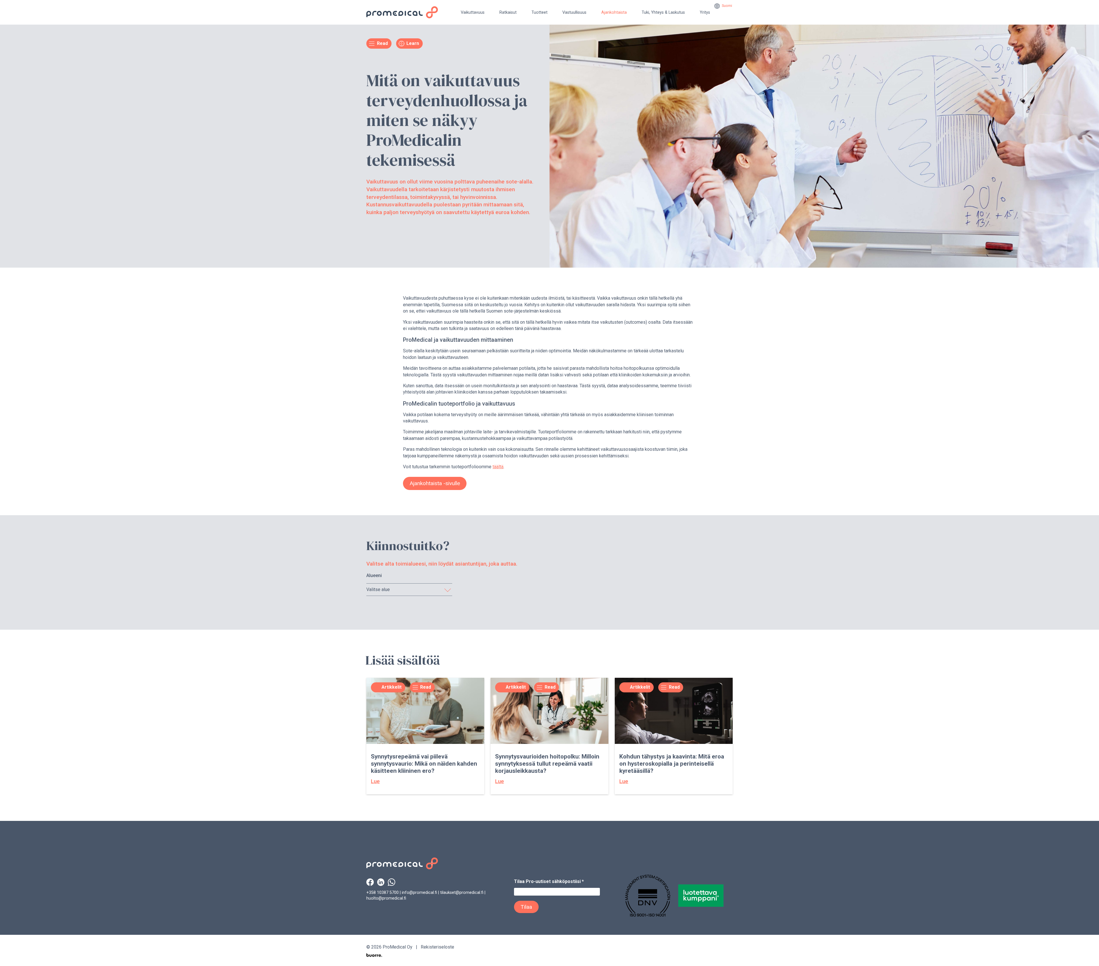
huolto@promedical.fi (386, 898)
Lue (375, 781)
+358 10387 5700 (382, 892)
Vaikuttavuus (473, 12)
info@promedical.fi (419, 892)
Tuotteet (539, 12)
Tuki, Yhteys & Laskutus (663, 12)
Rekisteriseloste (437, 947)
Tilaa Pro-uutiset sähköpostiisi (549, 881)
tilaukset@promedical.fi (461, 892)
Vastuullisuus (574, 12)
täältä (498, 466)
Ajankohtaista (614, 12)
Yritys (705, 12)
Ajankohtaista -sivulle (435, 483)
